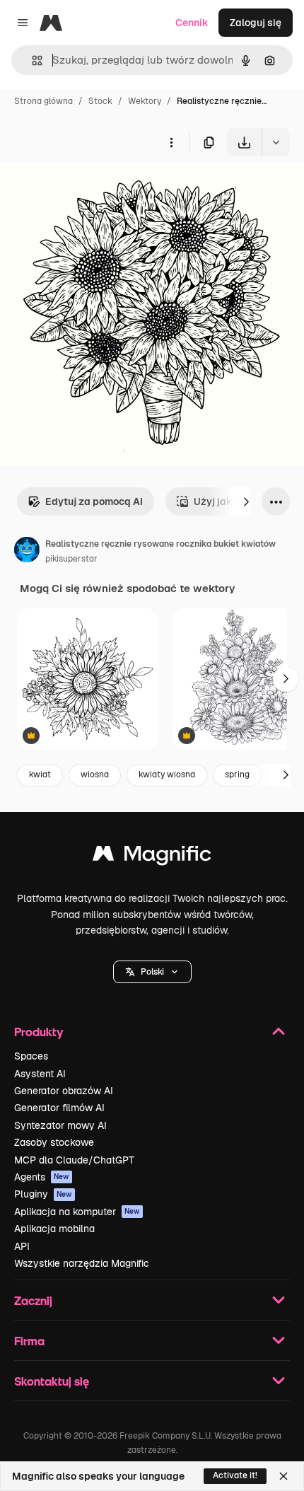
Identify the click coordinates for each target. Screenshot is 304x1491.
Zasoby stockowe (54, 1142)
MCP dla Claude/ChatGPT (74, 1160)
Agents (41, 1177)
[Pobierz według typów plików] (276, 142)
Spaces (31, 1056)
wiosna (95, 774)
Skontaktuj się (51, 1381)
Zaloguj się (255, 22)
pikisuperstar (71, 558)
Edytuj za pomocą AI (94, 501)
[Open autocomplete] (31, 60)
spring (237, 774)
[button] (152, 972)
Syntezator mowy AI (60, 1125)
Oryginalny (97, 189)
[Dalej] (246, 501)
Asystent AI (40, 1073)
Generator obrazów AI (63, 1090)
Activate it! (235, 1475)
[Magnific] (152, 857)
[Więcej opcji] (171, 142)
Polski (152, 971)
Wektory (144, 101)
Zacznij (33, 1300)
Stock (100, 101)
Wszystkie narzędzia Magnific (81, 1263)
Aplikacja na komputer (77, 1211)
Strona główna (43, 101)
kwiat (40, 774)
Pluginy (43, 1194)
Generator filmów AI (59, 1107)
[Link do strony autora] (27, 552)
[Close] (283, 1476)
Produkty (38, 1031)
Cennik (192, 22)
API (22, 1246)
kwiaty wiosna (167, 774)
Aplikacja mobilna (54, 1228)
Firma (29, 1340)
